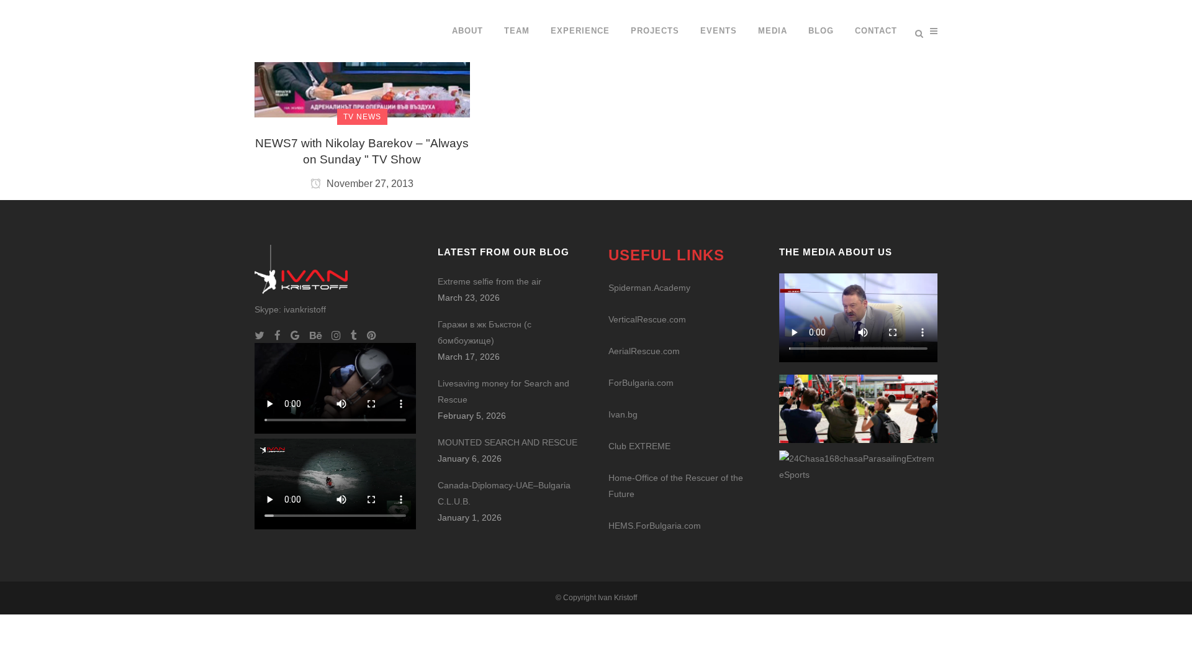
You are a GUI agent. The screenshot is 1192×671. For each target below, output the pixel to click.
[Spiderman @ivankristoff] (858, 466)
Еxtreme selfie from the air (489, 281)
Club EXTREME (639, 446)
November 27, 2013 (368, 183)
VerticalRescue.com (647, 319)
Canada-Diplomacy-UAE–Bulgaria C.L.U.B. (504, 493)
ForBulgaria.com (641, 383)
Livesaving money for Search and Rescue (503, 391)
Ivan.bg (623, 414)
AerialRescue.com (644, 351)
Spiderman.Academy (649, 288)
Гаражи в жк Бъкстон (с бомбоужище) (484, 332)
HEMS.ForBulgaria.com (654, 526)
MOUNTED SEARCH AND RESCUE (507, 442)
